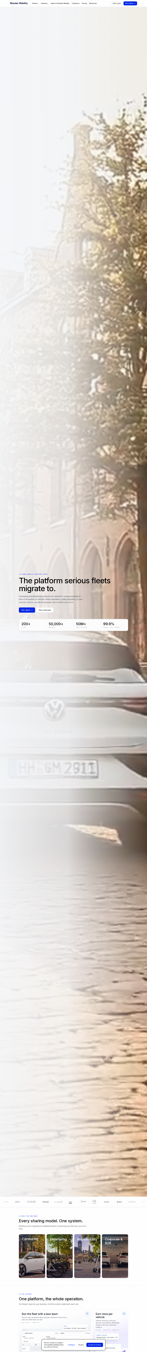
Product (35, 3)
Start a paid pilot (45, 610)
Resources (93, 3)
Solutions (44, 3)
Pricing (84, 3)
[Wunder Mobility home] (19, 3)
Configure (71, 1345)
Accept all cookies (94, 1345)
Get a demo (130, 3)
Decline (81, 1345)
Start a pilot (117, 3)
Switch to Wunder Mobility (60, 3)
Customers (75, 3)
